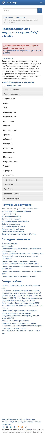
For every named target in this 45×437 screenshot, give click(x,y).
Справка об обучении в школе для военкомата (20, 264)
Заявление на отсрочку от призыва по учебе (19, 276)
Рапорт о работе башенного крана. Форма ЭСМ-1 (21, 303)
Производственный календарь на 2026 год (19, 234)
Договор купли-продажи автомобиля (16, 211)
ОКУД (17, 422)
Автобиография (8, 246)
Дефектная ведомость (11, 224)
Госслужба (8, 144)
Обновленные (12, 419)
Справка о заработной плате (13, 229)
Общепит (7, 139)
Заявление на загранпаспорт (13, 231)
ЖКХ (5, 108)
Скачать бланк (7, 59)
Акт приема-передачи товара (13, 226)
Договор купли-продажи (11, 219)
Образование (9, 153)
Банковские (20, 17)
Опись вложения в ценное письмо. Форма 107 (20, 209)
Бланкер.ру (11, 2)
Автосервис (8, 175)
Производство (9, 112)
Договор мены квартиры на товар (15, 321)
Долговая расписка (9, 243)
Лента (4, 419)
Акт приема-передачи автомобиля (15, 221)
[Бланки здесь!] (3, 2)
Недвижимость (9, 117)
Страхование (9, 121)
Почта (5, 103)
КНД (12, 422)
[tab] (22, 89)
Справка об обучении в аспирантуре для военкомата (22, 253)
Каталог (30, 422)
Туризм (6, 166)
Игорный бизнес (10, 162)
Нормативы (31, 419)
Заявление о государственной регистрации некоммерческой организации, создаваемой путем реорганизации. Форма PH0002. (22, 325)
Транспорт (7, 135)
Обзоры (22, 419)
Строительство (9, 130)
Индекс (23, 422)
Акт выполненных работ (11, 216)
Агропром (7, 171)
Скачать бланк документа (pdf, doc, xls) (18, 82)
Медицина (7, 157)
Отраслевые (8, 17)
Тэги (36, 422)
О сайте (29, 429)
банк (19, 86)
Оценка (6, 126)
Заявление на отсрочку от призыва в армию (19, 261)
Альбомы (5, 422)
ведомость (11, 86)
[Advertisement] (22, 365)
